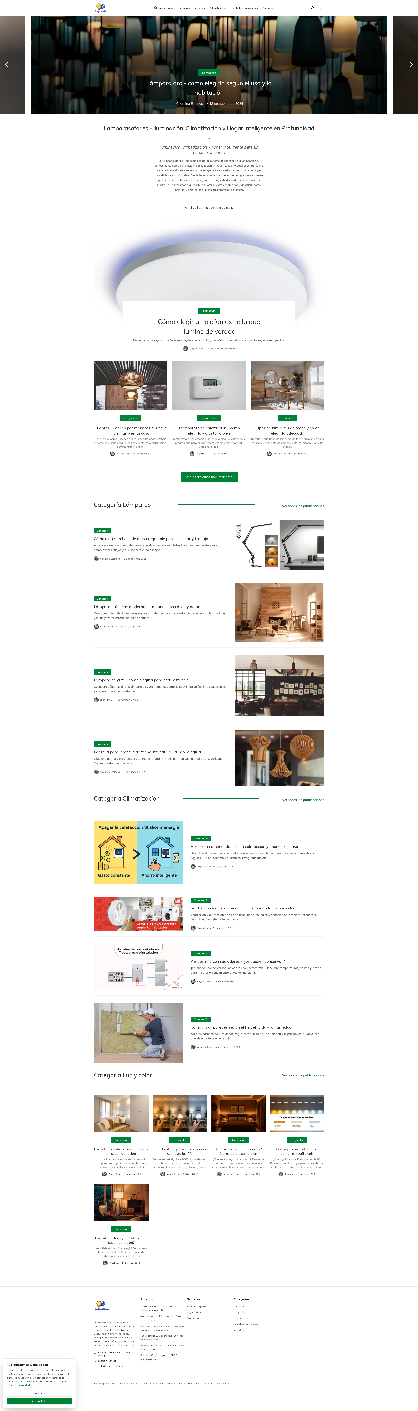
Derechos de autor (129, 1383)
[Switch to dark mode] (321, 8)
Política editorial (204, 1383)
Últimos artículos (164, 7)
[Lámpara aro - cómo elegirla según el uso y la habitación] (209, 65)
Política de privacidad (152, 1383)
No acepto (39, 1393)
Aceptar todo (39, 1401)
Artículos (147, 1299)
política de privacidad (18, 1385)
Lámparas (184, 7)
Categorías (241, 1299)
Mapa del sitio (222, 1383)
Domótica (267, 7)
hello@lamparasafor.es (110, 1366)
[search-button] (312, 8)
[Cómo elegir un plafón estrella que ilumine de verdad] (209, 285)
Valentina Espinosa (197, 1306)
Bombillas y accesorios (244, 7)
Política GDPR (185, 1383)
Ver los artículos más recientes (209, 477)
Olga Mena (193, 1318)
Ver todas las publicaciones (303, 506)
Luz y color (200, 7)
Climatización (218, 7)
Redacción (194, 1299)
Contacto (171, 1383)
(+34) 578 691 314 (107, 1360)
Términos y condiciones (105, 1383)
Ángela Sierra (194, 1312)
